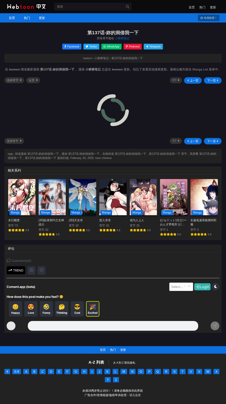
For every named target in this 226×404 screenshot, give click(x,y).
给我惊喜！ (210, 17)
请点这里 (135, 395)
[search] (127, 7)
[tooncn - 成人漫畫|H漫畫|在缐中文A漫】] (25, 9)
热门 (202, 7)
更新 (213, 7)
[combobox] (171, 287)
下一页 (212, 80)
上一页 (193, 80)
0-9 (16, 371)
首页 (192, 7)
